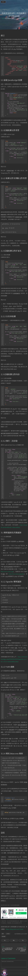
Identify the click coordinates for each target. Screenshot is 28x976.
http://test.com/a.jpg (7, 571)
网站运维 (24, 18)
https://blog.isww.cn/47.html (14, 929)
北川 (3, 18)
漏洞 (3, 933)
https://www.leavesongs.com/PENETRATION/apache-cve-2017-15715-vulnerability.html (14, 659)
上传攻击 (8, 933)
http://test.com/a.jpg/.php (16, 574)
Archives (6, 940)
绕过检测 (3, 936)
